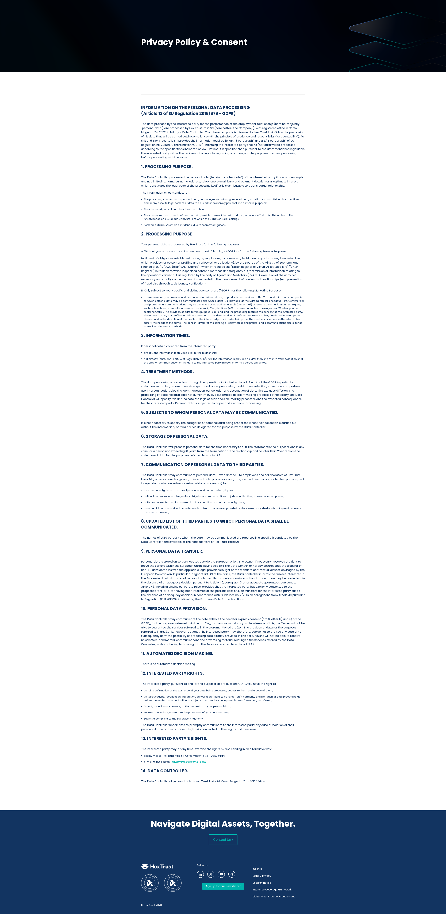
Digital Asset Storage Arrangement (274, 896)
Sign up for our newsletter (223, 886)
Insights (257, 869)
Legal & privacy (262, 876)
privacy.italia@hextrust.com (189, 762)
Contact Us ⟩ (223, 839)
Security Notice (262, 883)
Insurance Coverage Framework (272, 889)
